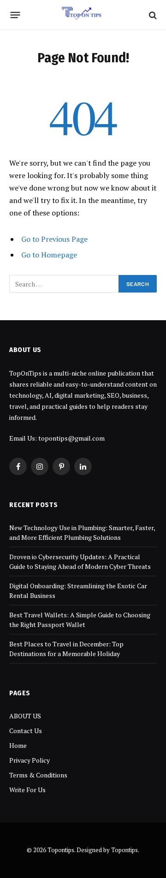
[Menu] (15, 15)
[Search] (152, 15)
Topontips (124, 850)
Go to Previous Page (54, 239)
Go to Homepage (49, 255)
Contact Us (25, 730)
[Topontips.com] (83, 15)
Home (18, 745)
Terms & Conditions (38, 774)
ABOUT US (25, 715)
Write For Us (27, 789)
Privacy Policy (29, 760)
